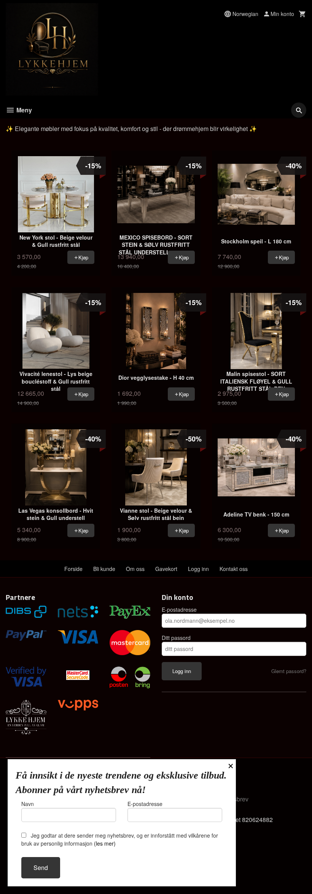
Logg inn (198, 569)
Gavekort (166, 569)
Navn (27, 804)
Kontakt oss (234, 569)
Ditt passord (176, 637)
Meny (23, 110)
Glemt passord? (288, 671)
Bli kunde (104, 569)
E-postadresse (179, 609)
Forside (73, 569)
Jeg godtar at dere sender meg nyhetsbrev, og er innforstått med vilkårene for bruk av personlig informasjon (119, 839)
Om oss (135, 569)
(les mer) (105, 843)
